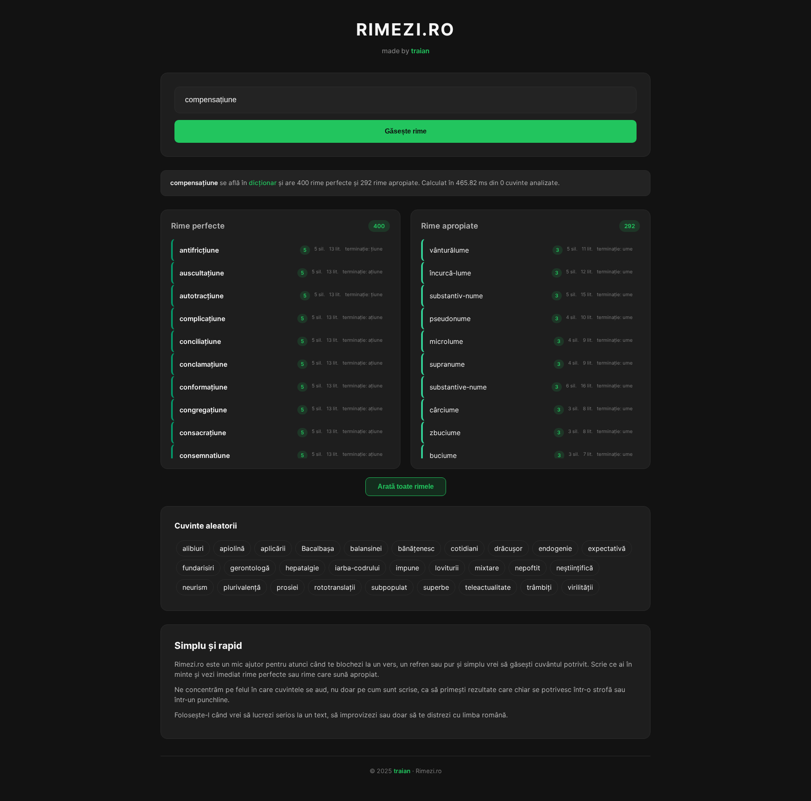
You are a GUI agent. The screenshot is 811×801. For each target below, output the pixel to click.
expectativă (607, 548)
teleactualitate (488, 587)
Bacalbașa (318, 548)
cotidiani (464, 548)
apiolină (232, 548)
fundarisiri (198, 568)
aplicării (273, 548)
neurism (194, 587)
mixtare (487, 568)
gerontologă (249, 568)
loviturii (447, 568)
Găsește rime (406, 131)
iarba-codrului (357, 568)
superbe (436, 587)
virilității (580, 587)
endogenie (555, 548)
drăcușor (508, 548)
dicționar (263, 183)
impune (407, 568)
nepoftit (527, 568)
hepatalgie (302, 568)
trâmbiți (539, 587)
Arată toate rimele (406, 486)
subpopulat (389, 587)
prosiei (287, 587)
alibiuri (193, 548)
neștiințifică (574, 568)
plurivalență (242, 587)
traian (420, 50)
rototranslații (334, 587)
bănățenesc (416, 548)
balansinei (366, 548)
